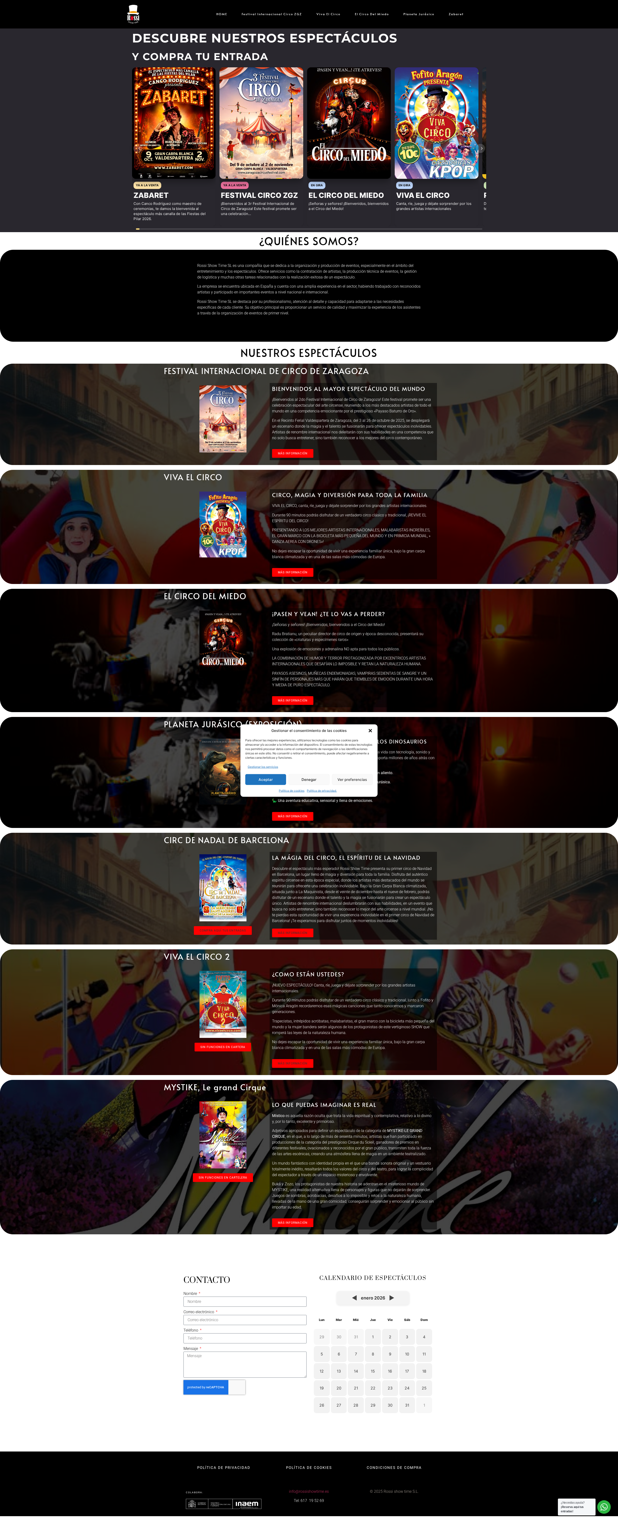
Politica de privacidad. (322, 790)
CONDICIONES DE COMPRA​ (394, 1467)
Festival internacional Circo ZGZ (272, 14)
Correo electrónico (199, 1312)
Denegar (309, 779)
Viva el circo (328, 14)
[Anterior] (137, 148)
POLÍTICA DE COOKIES (309, 1467)
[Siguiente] (480, 148)
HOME (221, 14)
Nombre (190, 1293)
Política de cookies (291, 790)
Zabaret (456, 14)
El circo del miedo (372, 14)
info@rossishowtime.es (309, 1491)
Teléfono (191, 1330)
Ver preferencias (352, 779)
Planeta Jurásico (418, 14)
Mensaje (191, 1348)
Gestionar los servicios (263, 767)
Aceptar (266, 779)
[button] (370, 730)
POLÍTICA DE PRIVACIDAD (223, 1467)
